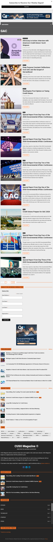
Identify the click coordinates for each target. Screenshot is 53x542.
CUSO (19, 437)
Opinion (24, 65)
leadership (4, 433)
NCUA (4, 431)
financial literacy (6, 437)
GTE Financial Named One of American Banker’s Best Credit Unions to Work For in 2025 (28, 380)
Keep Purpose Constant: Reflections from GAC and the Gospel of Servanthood (36, 69)
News (24, 112)
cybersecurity (28, 433)
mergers (13, 433)
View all (50, 349)
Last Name (5, 307)
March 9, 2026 (26, 95)
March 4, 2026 (26, 143)
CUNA (19, 433)
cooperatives (46, 435)
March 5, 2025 (26, 264)
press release (12, 431)
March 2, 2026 (26, 191)
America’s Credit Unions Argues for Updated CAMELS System (23, 397)
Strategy (3, 517)
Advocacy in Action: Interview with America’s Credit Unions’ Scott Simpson (36, 43)
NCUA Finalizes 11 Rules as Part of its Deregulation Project (21, 419)
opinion (48, 433)
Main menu (5, 24)
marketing (32, 431)
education (26, 437)
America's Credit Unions (8, 435)
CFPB (38, 435)
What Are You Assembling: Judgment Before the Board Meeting (22, 408)
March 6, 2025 (26, 240)
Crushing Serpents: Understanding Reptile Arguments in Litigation (23, 414)
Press (2, 521)
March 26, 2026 (27, 47)
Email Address (6, 295)
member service (38, 433)
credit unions (22, 431)
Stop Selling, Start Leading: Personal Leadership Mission (22, 392)
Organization (5, 313)
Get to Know (25, 38)
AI (14, 437)
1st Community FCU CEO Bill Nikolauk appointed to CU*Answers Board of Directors (27, 364)
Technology (4, 513)
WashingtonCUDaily (28, 435)
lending (19, 435)
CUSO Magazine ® (26, 446)
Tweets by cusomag (5, 532)
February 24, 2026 (27, 214)
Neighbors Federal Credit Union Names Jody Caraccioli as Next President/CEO (26, 369)
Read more (25, 60)
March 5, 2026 (26, 119)
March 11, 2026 (27, 74)
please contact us (45, 463)
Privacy (46, 538)
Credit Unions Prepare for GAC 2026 (36, 212)
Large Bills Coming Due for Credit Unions (17, 403)
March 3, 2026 (26, 167)
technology (41, 431)
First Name (5, 301)
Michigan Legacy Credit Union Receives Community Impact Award (23, 358)
